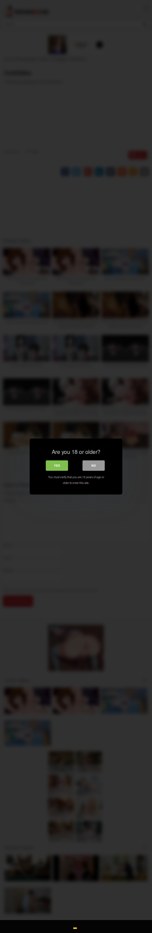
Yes (57, 465)
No (93, 465)
